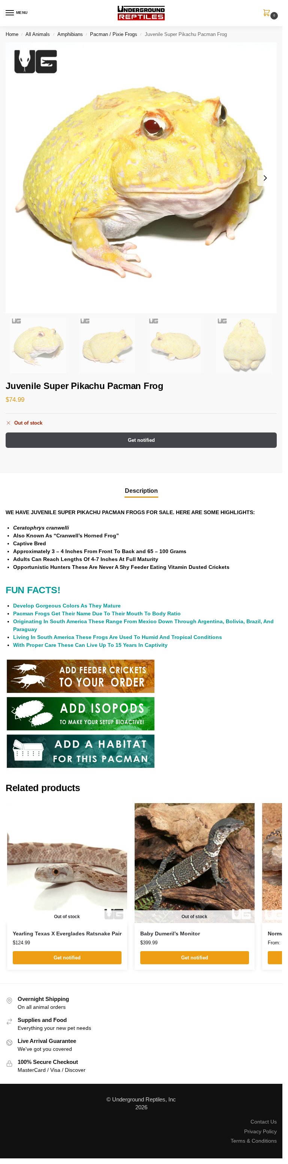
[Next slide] (265, 178)
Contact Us (263, 1122)
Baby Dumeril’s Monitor (170, 934)
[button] (268, 13)
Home (12, 34)
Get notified (141, 440)
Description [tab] (141, 491)
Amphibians (70, 34)
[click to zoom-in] (141, 177)
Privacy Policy (260, 1131)
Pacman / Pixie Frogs (113, 34)
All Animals (38, 34)
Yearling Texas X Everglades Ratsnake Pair (67, 934)
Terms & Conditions (254, 1141)
